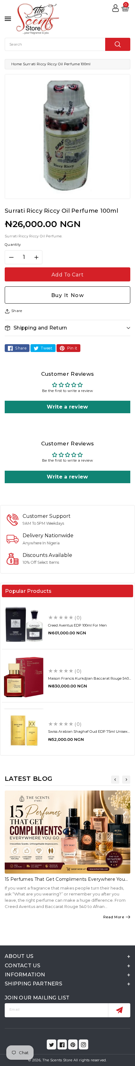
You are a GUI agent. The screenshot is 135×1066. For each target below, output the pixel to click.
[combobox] (67, 44)
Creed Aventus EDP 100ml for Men (77, 625)
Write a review (67, 407)
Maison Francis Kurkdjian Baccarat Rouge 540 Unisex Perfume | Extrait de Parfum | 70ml (88, 680)
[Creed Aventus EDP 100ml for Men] (24, 624)
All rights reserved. (90, 1060)
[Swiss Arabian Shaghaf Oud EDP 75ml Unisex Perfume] (24, 730)
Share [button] (16, 311)
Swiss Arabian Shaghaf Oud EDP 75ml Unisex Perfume (87, 733)
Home (16, 64)
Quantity (13, 244)
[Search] (117, 44)
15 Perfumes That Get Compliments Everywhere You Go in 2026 (65, 881)
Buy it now (67, 295)
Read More (113, 917)
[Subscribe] (119, 1010)
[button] (67, 327)
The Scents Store (57, 1060)
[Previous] (115, 780)
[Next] (126, 780)
